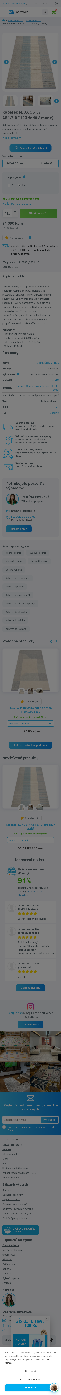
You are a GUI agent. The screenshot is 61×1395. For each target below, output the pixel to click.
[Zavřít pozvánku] (54, 1352)
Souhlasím (30, 1388)
